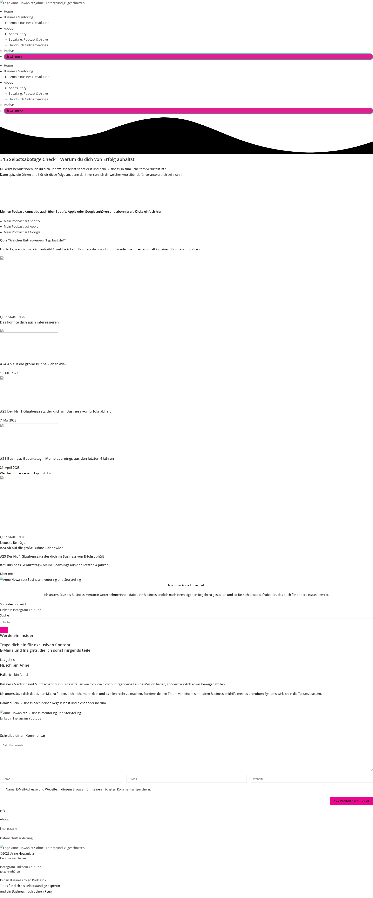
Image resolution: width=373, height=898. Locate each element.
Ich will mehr (14, 56)
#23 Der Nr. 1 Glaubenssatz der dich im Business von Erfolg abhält (55, 411)
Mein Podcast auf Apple (21, 226)
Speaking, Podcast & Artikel (29, 39)
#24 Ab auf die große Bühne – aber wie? (33, 364)
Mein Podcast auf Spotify (22, 221)
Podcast (10, 51)
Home (8, 11)
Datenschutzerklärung (16, 838)
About (8, 28)
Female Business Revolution (29, 23)
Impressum (8, 828)
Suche (4, 615)
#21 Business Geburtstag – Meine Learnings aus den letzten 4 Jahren (57, 458)
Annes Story (17, 34)
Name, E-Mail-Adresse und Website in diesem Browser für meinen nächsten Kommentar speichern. (78, 789)
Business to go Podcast (27, 880)
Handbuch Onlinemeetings (28, 45)
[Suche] (4, 630)
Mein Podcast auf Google (22, 232)
